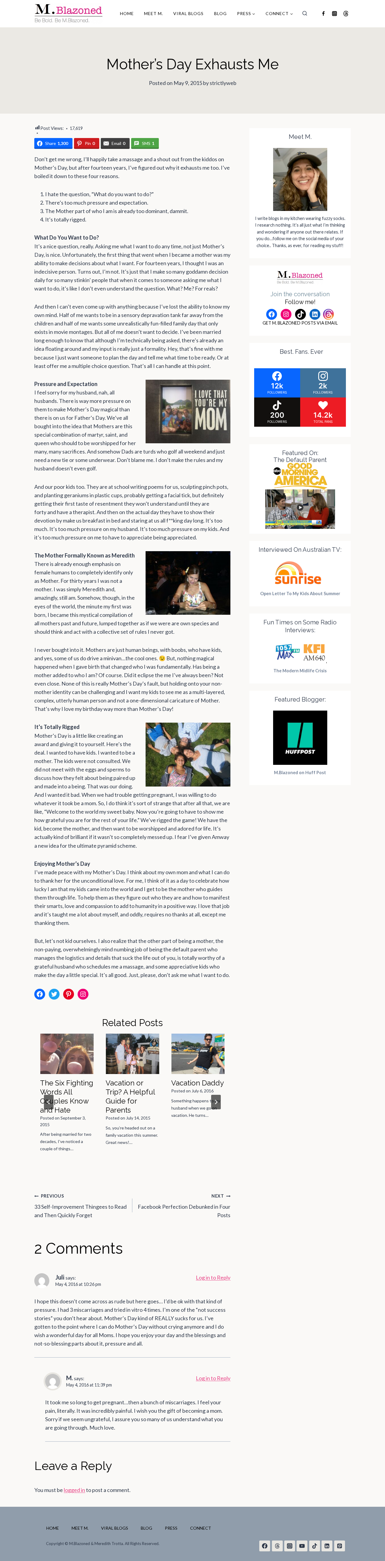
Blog (220, 13)
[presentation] (67, 1054)
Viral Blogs (188, 13)
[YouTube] (302, 1546)
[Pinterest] (339, 1546)
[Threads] (345, 13)
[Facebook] (323, 13)
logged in (74, 1490)
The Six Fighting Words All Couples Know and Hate (66, 1096)
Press (171, 1528)
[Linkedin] (327, 1546)
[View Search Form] (305, 13)
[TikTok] (314, 1546)
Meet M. (153, 13)
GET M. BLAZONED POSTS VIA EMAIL (300, 322)
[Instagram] (334, 13)
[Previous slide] (49, 1102)
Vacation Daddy (197, 1083)
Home (127, 13)
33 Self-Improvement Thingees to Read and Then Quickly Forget (80, 1205)
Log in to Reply (213, 1277)
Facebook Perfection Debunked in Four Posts (184, 1205)
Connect (200, 1528)
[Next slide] (216, 1102)
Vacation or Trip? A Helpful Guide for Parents (130, 1096)
